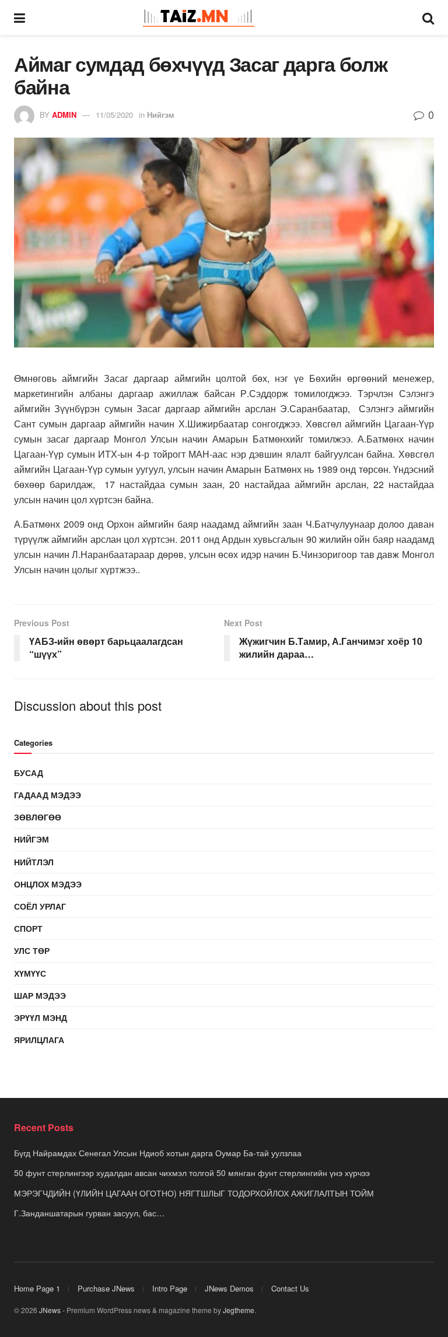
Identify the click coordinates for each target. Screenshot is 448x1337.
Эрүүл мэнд (40, 1017)
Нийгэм (160, 114)
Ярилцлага (39, 1039)
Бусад (28, 772)
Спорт (28, 928)
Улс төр (32, 950)
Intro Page (169, 1288)
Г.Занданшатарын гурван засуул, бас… (89, 1213)
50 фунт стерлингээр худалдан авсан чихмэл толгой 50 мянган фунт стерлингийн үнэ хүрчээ (192, 1172)
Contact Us (290, 1288)
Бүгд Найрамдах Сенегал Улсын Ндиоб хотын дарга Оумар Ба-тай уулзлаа (158, 1153)
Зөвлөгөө (37, 817)
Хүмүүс (30, 973)
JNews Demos (229, 1288)
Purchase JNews (106, 1288)
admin (64, 114)
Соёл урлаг (40, 906)
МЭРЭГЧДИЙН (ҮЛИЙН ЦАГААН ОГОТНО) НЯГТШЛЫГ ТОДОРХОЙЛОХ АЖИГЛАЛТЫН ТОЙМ (194, 1193)
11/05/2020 (114, 114)
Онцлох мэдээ (48, 884)
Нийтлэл (34, 862)
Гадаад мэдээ (47, 795)
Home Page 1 (37, 1288)
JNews (50, 1310)
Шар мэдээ (40, 995)
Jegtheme (238, 1310)
